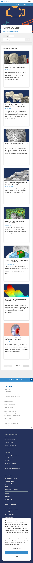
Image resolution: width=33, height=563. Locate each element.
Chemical (7, 389)
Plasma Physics (7, 418)
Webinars (7, 496)
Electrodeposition (8, 401)
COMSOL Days (8, 499)
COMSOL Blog (8, 486)
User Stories (8, 460)
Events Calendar (9, 502)
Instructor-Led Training (11, 478)
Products (7, 437)
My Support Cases (9, 514)
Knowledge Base (9, 517)
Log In (17, 4)
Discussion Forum (9, 481)
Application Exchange (10, 484)
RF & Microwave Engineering (11, 423)
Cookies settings (16, 548)
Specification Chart (10, 439)
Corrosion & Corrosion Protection (12, 396)
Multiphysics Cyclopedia (11, 489)
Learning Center (9, 476)
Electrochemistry (8, 399)
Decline (16, 556)
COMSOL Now (8, 408)
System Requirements (10, 445)
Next (26, 366)
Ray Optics (6, 420)
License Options (9, 442)
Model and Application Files (12, 455)
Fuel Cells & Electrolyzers (10, 404)
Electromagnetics (10, 411)
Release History (9, 448)
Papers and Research (10, 463)
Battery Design (7, 391)
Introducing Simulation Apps (12, 468)
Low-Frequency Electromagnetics (12, 415)
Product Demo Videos (10, 457)
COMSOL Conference (10, 504)
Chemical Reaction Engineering (11, 394)
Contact (24, 4)
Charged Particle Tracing (10, 413)
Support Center (9, 512)
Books (6, 466)
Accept (16, 552)
